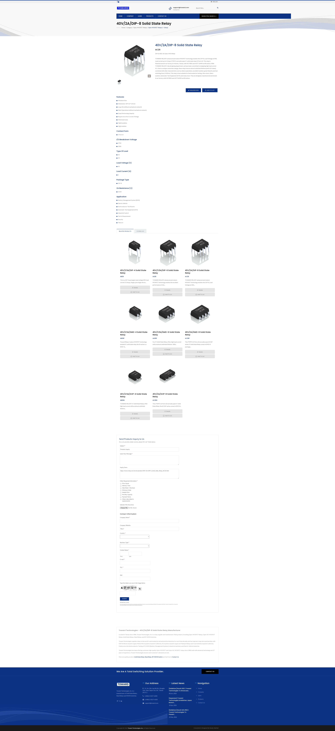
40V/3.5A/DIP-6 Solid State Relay (166, 271)
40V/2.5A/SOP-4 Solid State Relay (133, 395)
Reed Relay (148, 657)
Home (120, 16)
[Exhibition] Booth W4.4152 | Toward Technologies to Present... (179, 712)
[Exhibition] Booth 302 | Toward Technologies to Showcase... (180, 690)
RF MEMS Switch (157, 657)
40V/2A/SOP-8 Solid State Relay (165, 395)
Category (129, 27)
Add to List (211, 90)
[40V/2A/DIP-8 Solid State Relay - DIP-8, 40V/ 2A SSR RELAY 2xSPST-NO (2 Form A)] (149, 76)
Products (149, 16)
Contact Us (162, 16)
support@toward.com (181, 8)
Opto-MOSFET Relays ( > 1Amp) (158, 27)
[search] (217, 8)
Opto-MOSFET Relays (140, 27)
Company (130, 16)
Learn (140, 16)
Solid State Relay (139, 657)
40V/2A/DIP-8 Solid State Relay (197, 271)
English (215, 1)
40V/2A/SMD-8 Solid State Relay (198, 333)
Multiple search (209, 16)
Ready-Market (214, 728)
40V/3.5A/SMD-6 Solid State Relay (166, 333)
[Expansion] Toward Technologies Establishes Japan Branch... (180, 700)
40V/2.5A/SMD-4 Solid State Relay (133, 333)
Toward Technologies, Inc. (135, 728)
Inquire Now (194, 90)
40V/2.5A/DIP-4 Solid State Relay (133, 271)
